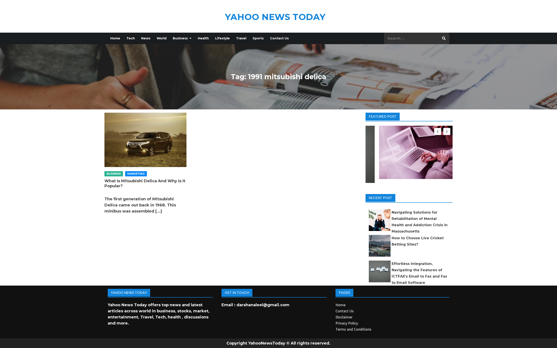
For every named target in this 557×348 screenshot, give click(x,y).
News (145, 38)
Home (115, 38)
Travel (241, 38)
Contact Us (279, 38)
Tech (130, 38)
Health (203, 38)
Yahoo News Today (275, 17)
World (161, 38)
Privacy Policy (347, 323)
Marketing (136, 173)
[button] (446, 131)
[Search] (443, 38)
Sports (258, 38)
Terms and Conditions (353, 329)
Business (180, 38)
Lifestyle (222, 38)
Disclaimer (344, 317)
